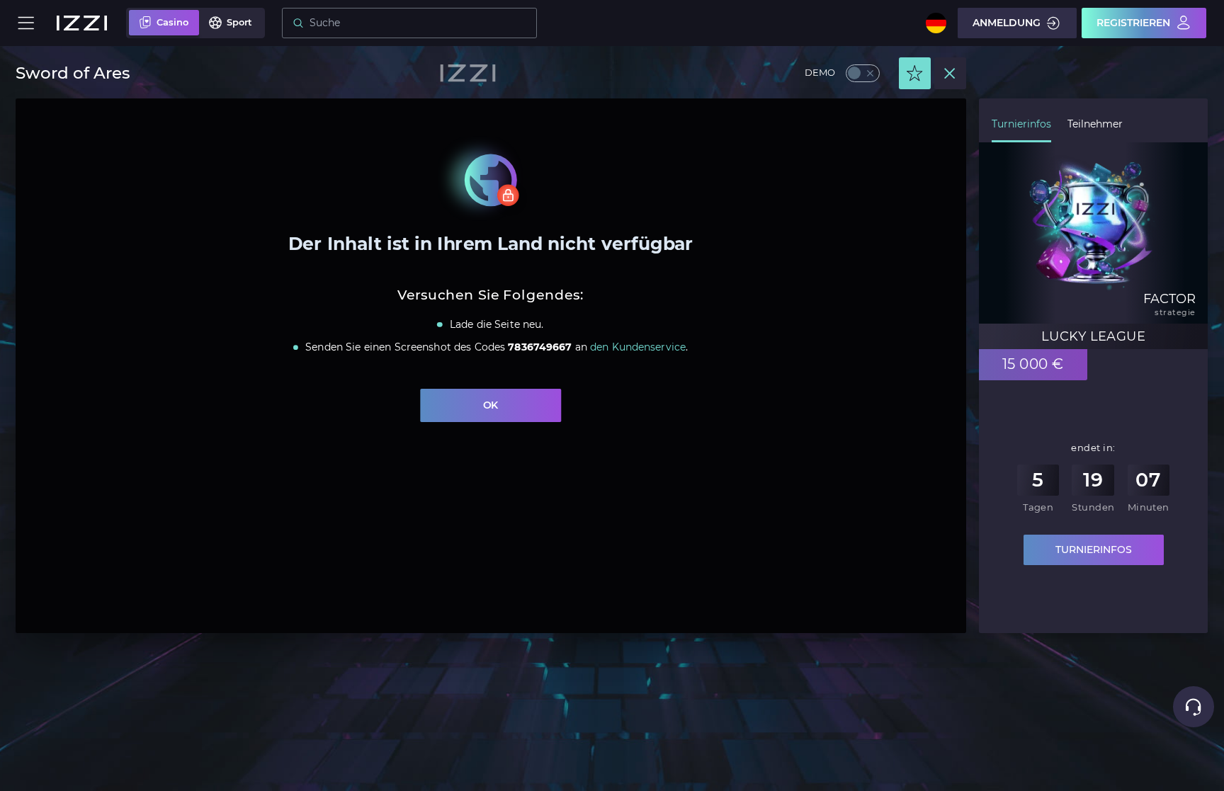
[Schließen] (950, 73)
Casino (172, 22)
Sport (239, 22)
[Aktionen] (915, 73)
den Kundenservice (638, 347)
